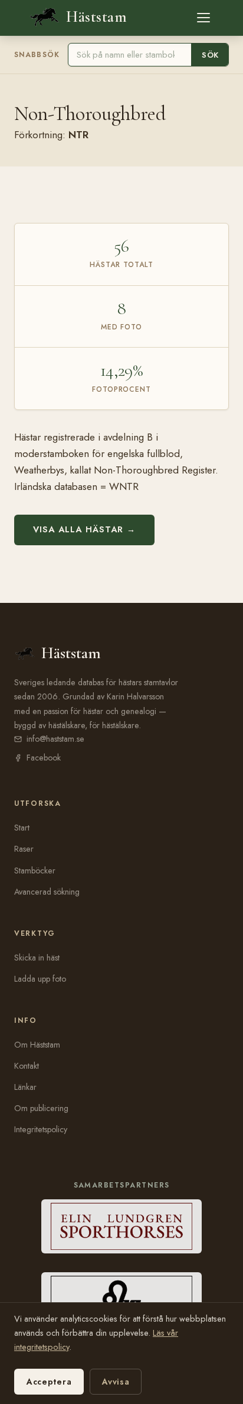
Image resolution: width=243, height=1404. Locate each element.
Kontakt (26, 1066)
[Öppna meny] (203, 17)
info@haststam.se (55, 739)
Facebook (44, 757)
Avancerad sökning (47, 892)
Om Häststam (37, 1045)
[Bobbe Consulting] (121, 1299)
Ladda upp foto (40, 979)
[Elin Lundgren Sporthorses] (121, 1226)
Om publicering (41, 1108)
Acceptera (49, 1382)
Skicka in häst (37, 957)
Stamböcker (34, 870)
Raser (24, 849)
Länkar (25, 1087)
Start (21, 827)
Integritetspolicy (40, 1129)
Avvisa (115, 1382)
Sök (210, 55)
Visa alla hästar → (84, 529)
